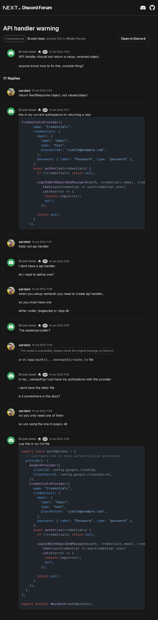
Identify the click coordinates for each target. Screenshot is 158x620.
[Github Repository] (152, 7)
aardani (24, 90)
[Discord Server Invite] (143, 7)
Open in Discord (133, 38)
